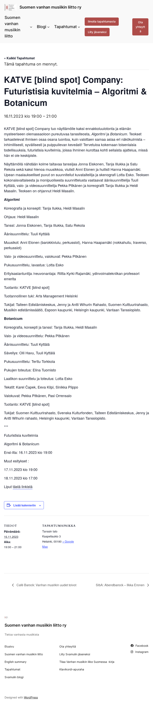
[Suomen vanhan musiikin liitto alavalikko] (31, 27)
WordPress (31, 697)
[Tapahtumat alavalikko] (79, 27)
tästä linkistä (22, 486)
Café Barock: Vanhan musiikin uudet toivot (46, 585)
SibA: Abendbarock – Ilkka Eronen (120, 585)
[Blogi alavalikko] (48, 27)
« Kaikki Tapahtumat (19, 58)
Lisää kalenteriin (24, 505)
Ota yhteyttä (140, 27)
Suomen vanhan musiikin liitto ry (50, 7)
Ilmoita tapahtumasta (102, 21)
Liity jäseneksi (97, 32)
